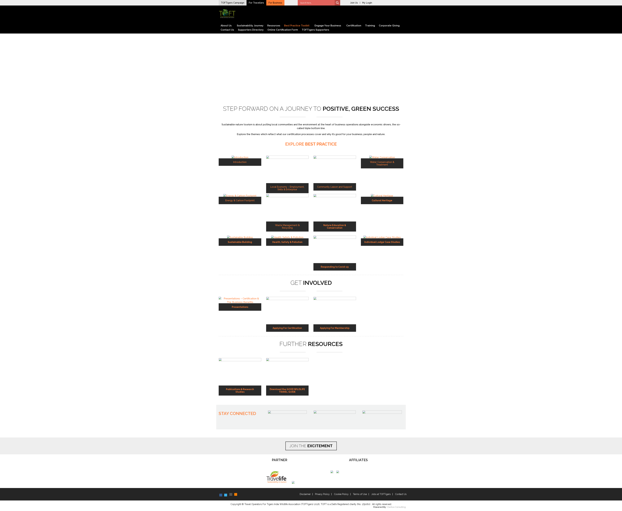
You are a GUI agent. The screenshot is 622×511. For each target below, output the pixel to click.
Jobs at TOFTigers (381, 494)
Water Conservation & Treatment (382, 163)
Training (370, 25)
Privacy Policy (322, 494)
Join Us (354, 3)
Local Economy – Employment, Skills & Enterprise (287, 188)
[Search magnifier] (337, 3)
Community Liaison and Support (334, 187)
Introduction (240, 162)
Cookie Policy (341, 494)
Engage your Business (328, 25)
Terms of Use (360, 494)
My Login (367, 3)
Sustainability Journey (250, 25)
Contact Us (227, 29)
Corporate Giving (389, 25)
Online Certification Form (282, 29)
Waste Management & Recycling (287, 226)
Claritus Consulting (396, 507)
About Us (226, 25)
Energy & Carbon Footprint (240, 200)
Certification (353, 25)
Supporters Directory (251, 29)
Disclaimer (305, 494)
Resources (273, 25)
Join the (311, 445)
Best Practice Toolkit (296, 25)
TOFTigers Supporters (315, 29)
